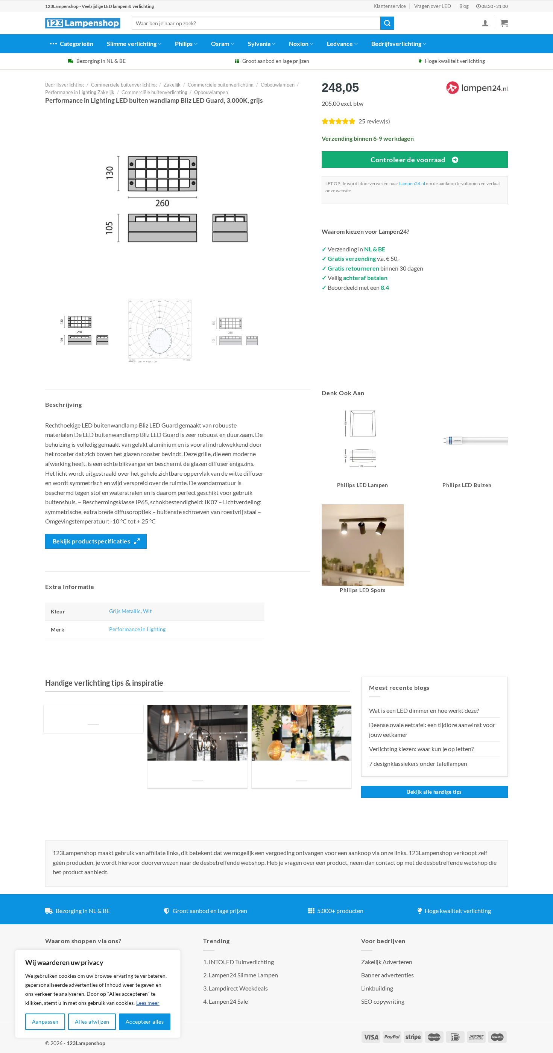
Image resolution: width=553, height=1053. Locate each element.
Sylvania (259, 43)
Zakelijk (172, 85)
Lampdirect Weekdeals (238, 988)
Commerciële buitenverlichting (221, 85)
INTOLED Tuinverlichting (241, 961)
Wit (147, 611)
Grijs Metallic (125, 611)
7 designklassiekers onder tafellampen (418, 763)
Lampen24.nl (412, 183)
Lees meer (148, 1003)
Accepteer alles (145, 1021)
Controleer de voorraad (408, 159)
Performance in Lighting (137, 629)
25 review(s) (374, 121)
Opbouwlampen (278, 85)
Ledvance (340, 43)
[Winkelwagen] (504, 23)
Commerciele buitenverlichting (124, 85)
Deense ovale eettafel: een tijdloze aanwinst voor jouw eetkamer (432, 729)
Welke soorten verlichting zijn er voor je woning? (302, 771)
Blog (464, 6)
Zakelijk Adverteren (386, 961)
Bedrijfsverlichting (396, 43)
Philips (184, 43)
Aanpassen (45, 1021)
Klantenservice (390, 6)
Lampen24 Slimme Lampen (243, 974)
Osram (220, 43)
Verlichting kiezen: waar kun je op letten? (421, 748)
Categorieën (76, 43)
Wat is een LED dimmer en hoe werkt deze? (424, 710)
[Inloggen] (485, 23)
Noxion (298, 43)
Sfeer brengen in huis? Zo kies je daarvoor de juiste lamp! (197, 771)
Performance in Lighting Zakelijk (79, 92)
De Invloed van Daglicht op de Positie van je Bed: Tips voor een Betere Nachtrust (93, 715)
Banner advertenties (387, 974)
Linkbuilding (377, 988)
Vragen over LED (432, 6)
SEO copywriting (382, 1001)
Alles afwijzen (92, 1021)
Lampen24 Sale (228, 1001)
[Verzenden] (387, 23)
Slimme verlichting (131, 43)
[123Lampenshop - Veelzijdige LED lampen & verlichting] (82, 23)
